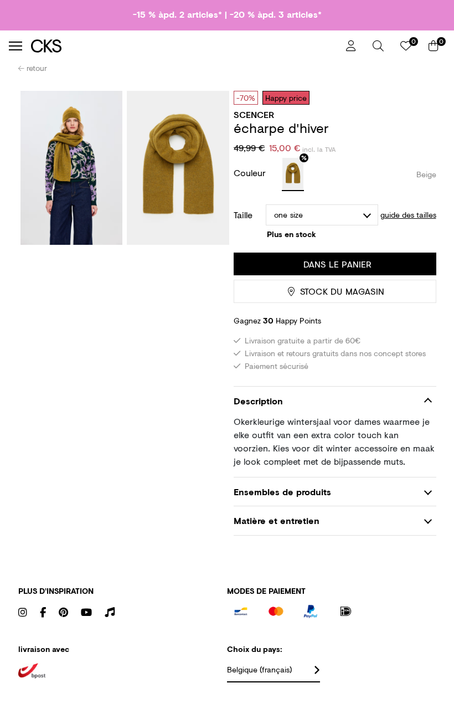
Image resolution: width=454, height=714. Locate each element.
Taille (243, 214)
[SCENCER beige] (293, 174)
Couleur (251, 172)
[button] (378, 46)
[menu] (15, 45)
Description (258, 400)
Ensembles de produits (282, 491)
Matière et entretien (276, 520)
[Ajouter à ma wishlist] (419, 97)
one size (288, 214)
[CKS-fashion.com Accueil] (184, 45)
